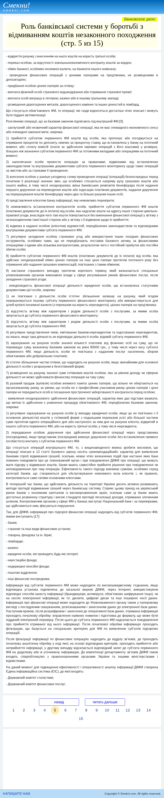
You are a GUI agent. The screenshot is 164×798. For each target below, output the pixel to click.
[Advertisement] (82, 759)
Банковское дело (140, 19)
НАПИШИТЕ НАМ (16, 793)
